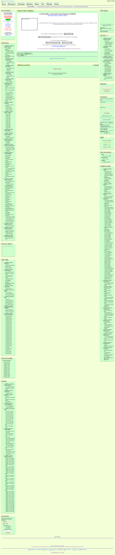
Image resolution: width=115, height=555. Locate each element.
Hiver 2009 (8, 349)
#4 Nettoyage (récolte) (10, 217)
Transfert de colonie (10, 51)
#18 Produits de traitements (8, 189)
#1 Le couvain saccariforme (8, 156)
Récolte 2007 (8, 450)
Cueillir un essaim (108, 44)
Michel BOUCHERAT (109, 187)
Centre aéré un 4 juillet (10, 148)
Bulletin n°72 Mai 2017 (10, 485)
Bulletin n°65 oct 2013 (10, 495)
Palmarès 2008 (7, 375)
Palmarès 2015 (7, 369)
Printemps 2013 (9, 337)
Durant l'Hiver (8, 80)
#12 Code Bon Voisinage (8, 202)
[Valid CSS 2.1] (83, 549)
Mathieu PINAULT (108, 262)
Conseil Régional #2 (9, 407)
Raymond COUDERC (109, 175)
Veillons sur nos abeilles (106, 75)
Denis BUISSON (108, 218)
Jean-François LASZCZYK (107, 250)
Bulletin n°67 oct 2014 (10, 492)
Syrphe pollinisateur (108, 43)
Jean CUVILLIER (108, 224)
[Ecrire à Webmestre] (104, 132)
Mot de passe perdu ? (107, 115)
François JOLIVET (108, 244)
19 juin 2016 (8, 117)
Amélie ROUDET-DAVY (109, 268)
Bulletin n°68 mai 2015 (10, 491)
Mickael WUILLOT (108, 278)
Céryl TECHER (107, 272)
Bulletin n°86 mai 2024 (10, 463)
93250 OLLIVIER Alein (109, 300)
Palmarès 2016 (7, 368)
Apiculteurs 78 (106, 330)
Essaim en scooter (8, 224)
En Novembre (8, 73)
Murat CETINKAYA (108, 221)
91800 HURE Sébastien (107, 328)
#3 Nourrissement (9, 219)
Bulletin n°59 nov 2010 (10, 502)
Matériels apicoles (8, 228)
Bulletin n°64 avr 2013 (10, 496)
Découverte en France (10, 98)
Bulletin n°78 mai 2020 (10, 475)
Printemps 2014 (9, 334)
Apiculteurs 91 (106, 321)
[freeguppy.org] (53, 549)
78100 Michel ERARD (109, 332)
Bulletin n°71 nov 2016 (10, 486)
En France (105, 140)
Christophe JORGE (108, 245)
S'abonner (7, 525)
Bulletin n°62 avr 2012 (10, 498)
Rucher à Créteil (8, 134)
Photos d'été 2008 (9, 444)
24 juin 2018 (8, 115)
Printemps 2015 (9, 332)
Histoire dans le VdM (8, 236)
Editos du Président (9, 314)
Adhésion (7, 263)
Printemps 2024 (9, 316)
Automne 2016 (8, 328)
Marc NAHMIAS (108, 260)
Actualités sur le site (106, 161)
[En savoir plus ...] (68, 549)
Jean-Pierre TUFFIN (108, 276)
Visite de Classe (9, 107)
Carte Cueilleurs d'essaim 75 (107, 353)
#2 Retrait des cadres (10, 220)
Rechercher (107, 91)
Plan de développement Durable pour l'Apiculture (9, 283)
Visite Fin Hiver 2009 (10, 440)
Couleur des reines (9, 183)
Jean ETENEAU (108, 234)
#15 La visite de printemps (8, 195)
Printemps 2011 (9, 342)
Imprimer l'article (61, 58)
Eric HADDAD (107, 241)
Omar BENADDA (108, 213)
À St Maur (109, 140)
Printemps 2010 (9, 344)
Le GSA (9, 297)
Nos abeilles (8, 401)
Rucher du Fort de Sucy (9, 145)
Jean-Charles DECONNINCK (107, 230)
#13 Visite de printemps (8, 200)
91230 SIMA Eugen (108, 324)
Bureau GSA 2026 (9, 300)
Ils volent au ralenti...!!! (109, 42)
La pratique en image (109, 59)
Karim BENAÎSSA (108, 212)
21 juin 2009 (8, 125)
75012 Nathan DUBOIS (109, 201)
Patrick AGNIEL (108, 209)
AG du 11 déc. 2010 (9, 421)
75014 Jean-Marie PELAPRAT (107, 206)
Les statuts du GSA (9, 304)
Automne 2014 (8, 333)
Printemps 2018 (9, 326)
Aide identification (9, 97)
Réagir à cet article (57, 68)
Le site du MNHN (9, 92)
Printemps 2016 (9, 329)
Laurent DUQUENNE (109, 232)
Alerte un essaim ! (9, 132)
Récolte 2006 (8, 454)
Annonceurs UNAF (9, 233)
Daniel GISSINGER (108, 239)
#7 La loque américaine (10, 168)
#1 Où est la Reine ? (10, 221)
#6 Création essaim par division (9, 215)
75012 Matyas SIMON (109, 200)
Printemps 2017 (9, 327)
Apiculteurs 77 (106, 335)
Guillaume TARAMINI (109, 271)
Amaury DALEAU (108, 226)
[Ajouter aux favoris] (106, 132)
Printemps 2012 (9, 339)
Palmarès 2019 (7, 364)
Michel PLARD (107, 263)
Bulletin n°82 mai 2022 (10, 469)
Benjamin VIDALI (108, 277)
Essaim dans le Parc (10, 137)
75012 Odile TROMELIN (106, 203)
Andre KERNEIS (108, 70)
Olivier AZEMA (107, 211)
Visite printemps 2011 (10, 431)
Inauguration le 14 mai (10, 149)
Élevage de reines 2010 (108, 57)
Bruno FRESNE (108, 236)
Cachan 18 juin (9, 288)
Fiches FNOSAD (8, 153)
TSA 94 (105, 170)
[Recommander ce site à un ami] (108, 132)
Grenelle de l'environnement (8, 280)
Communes (106, 348)
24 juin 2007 (8, 127)
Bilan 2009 (8, 437)
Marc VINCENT (108, 182)
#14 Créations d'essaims (8, 197)
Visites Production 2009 (10, 438)
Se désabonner (8, 526)
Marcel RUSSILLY (108, 66)
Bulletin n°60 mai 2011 (10, 501)
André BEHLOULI (108, 186)
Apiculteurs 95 (106, 343)
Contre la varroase (9, 311)
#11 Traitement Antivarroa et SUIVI (8, 204)
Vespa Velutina (8, 84)
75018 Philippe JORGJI (109, 208)
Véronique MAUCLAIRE (106, 180)
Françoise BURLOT (108, 219)
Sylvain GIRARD (108, 237)
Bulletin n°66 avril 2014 (10, 493)
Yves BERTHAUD (108, 171)
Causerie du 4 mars (9, 96)
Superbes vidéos (107, 39)
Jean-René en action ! (10, 225)
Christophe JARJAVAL (109, 242)
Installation (8, 136)
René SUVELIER (108, 69)
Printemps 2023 (9, 318)
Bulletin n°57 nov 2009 (10, 505)
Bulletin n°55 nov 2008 (10, 507)
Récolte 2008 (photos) (10, 443)
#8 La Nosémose (9, 169)
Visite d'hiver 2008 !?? (10, 449)
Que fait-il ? (8, 299)
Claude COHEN (108, 223)
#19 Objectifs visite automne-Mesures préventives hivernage (9, 186)
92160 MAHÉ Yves (108, 312)
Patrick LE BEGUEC (108, 252)
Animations (7, 286)
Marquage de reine (9, 50)
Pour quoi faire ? (9, 292)
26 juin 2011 (8, 122)
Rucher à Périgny (8, 140)
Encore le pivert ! (9, 108)
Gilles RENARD (108, 266)
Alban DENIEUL (108, 231)
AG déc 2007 (8, 352)
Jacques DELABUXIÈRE (107, 65)
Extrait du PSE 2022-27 (9, 310)
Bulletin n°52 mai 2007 (10, 511)
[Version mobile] (109, 132)
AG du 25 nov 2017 (9, 413)
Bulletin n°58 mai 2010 (10, 503)
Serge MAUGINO (108, 257)
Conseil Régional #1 (9, 405)
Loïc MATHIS (107, 256)
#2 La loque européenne (7, 158)
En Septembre (8, 59)
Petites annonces (9, 232)
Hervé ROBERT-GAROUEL (107, 189)
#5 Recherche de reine (10, 216)
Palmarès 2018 (7, 365)
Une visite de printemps (8, 49)
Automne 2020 (8, 321)
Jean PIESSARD (108, 63)
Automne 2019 (8, 323)
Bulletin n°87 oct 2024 (10, 462)
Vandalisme (8, 142)
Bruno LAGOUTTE (108, 246)
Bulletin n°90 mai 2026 (10, 458)
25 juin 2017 (8, 116)
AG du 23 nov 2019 (9, 411)
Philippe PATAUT (108, 261)
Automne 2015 (8, 331)
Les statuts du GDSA (10, 295)
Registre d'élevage (9, 278)
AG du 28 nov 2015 (9, 415)
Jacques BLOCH (108, 214)
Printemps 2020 (9, 322)
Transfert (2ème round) (10, 451)
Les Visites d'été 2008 (10, 445)
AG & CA (9, 409)
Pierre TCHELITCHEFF (107, 192)
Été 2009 (7, 347)
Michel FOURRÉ (108, 235)
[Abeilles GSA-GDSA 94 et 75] (8, 1)
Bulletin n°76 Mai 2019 (10, 478)
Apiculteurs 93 (106, 281)
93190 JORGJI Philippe (109, 297)
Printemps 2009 (9, 348)
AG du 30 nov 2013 (9, 417)
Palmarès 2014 (7, 370)
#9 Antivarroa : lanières (10, 170)
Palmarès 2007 (7, 376)
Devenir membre (107, 119)
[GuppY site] (46, 549)
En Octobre (8, 66)
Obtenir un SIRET (9, 275)
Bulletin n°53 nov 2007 (10, 510)
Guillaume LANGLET (108, 247)
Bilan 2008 (8, 442)
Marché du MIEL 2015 (109, 54)
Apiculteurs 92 (106, 309)
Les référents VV (8, 94)
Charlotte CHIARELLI (109, 174)
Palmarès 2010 (7, 373)
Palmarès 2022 (7, 363)
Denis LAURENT (108, 251)
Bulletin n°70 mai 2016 (10, 488)
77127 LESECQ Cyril (109, 336)
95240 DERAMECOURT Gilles (108, 346)
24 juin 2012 (8, 121)
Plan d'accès (7, 106)
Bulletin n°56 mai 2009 (10, 506)
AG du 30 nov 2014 (9, 416)
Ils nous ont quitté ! (108, 61)
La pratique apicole (9, 46)
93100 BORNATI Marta (109, 282)
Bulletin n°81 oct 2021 (10, 470)
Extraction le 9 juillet (9, 147)
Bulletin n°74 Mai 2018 (10, 482)
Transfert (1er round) (10, 452)
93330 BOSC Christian (109, 304)
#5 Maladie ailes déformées (8, 164)
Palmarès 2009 (7, 374)
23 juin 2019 (8, 114)
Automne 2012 (8, 338)
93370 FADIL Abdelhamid (107, 306)
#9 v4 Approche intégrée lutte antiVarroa (9, 208)
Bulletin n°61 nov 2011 (10, 500)
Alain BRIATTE (107, 217)
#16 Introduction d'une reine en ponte (9, 193)
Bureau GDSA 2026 (9, 293)
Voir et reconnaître (108, 76)
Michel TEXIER (107, 273)
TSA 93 (105, 194)
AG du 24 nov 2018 (9, 412)
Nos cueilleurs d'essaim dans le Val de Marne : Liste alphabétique (108, 358)
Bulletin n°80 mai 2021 (10, 471)
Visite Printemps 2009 (10, 439)
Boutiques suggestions (9, 231)
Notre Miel (106, 47)
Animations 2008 (9, 393)
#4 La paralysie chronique (8, 162)
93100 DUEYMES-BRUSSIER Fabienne (108, 287)
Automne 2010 (8, 343)
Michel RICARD (108, 71)
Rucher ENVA (7, 130)
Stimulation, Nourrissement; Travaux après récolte (9, 56)
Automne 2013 (8, 336)
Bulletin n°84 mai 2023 (10, 466)
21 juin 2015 (8, 119)
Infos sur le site (106, 158)
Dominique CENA (108, 172)
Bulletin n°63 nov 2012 (10, 497)
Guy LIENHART (108, 253)
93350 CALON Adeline (109, 196)
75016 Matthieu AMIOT (109, 207)
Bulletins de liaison (9, 456)
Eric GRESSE (107, 240)
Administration (8, 270)
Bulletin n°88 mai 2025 (10, 460)
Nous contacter (9, 267)
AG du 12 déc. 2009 (9, 422)
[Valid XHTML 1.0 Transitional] (35, 549)
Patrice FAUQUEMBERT (107, 177)
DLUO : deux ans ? (108, 51)
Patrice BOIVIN (107, 216)
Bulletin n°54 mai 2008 (10, 508)
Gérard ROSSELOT (108, 267)
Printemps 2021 (9, 319)
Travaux (7, 63)
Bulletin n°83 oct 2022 (10, 468)
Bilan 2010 (8, 432)
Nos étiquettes (107, 48)
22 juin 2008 (8, 126)
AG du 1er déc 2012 (9, 418)
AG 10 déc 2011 (9, 420)
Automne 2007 (8, 353)
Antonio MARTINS (108, 255)
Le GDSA (9, 290)
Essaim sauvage (9, 109)
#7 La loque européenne (7, 213)
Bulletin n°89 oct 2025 (10, 459)
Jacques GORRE (108, 178)
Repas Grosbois (8, 112)
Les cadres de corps (10, 386)
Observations (9, 61)
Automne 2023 (8, 317)
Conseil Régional (8, 404)
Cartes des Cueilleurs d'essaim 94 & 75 (108, 355)
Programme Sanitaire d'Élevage (8, 307)
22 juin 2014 (8, 120)
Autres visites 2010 (9, 433)
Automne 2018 (8, 324)
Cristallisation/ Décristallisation (107, 53)
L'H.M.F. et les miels (108, 50)
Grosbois (7, 103)
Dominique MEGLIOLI (109, 258)
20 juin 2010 (8, 124)
